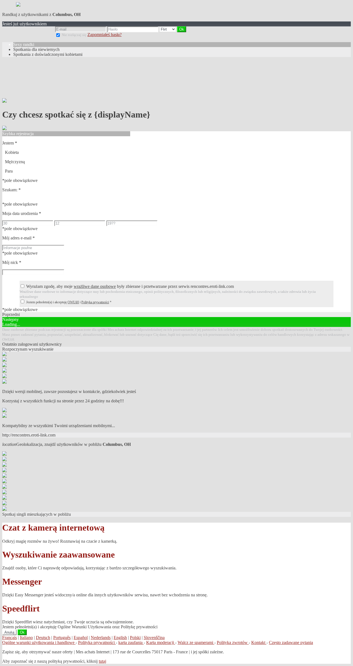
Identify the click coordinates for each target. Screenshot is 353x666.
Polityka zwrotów (233, 642)
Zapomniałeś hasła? (104, 34)
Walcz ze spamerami (196, 642)
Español (81, 637)
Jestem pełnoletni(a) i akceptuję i (68, 302)
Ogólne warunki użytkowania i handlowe (39, 642)
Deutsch (43, 637)
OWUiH (73, 302)
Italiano (26, 637)
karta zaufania (131, 642)
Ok (22, 632)
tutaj (102, 661)
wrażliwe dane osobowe (95, 286)
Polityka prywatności (95, 302)
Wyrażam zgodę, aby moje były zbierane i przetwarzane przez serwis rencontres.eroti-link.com (130, 286)
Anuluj (9, 632)
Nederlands (101, 637)
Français (9, 637)
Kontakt (258, 642)
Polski (135, 637)
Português (62, 637)
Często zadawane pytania (291, 642)
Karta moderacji (160, 642)
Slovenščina (154, 637)
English (120, 637)
